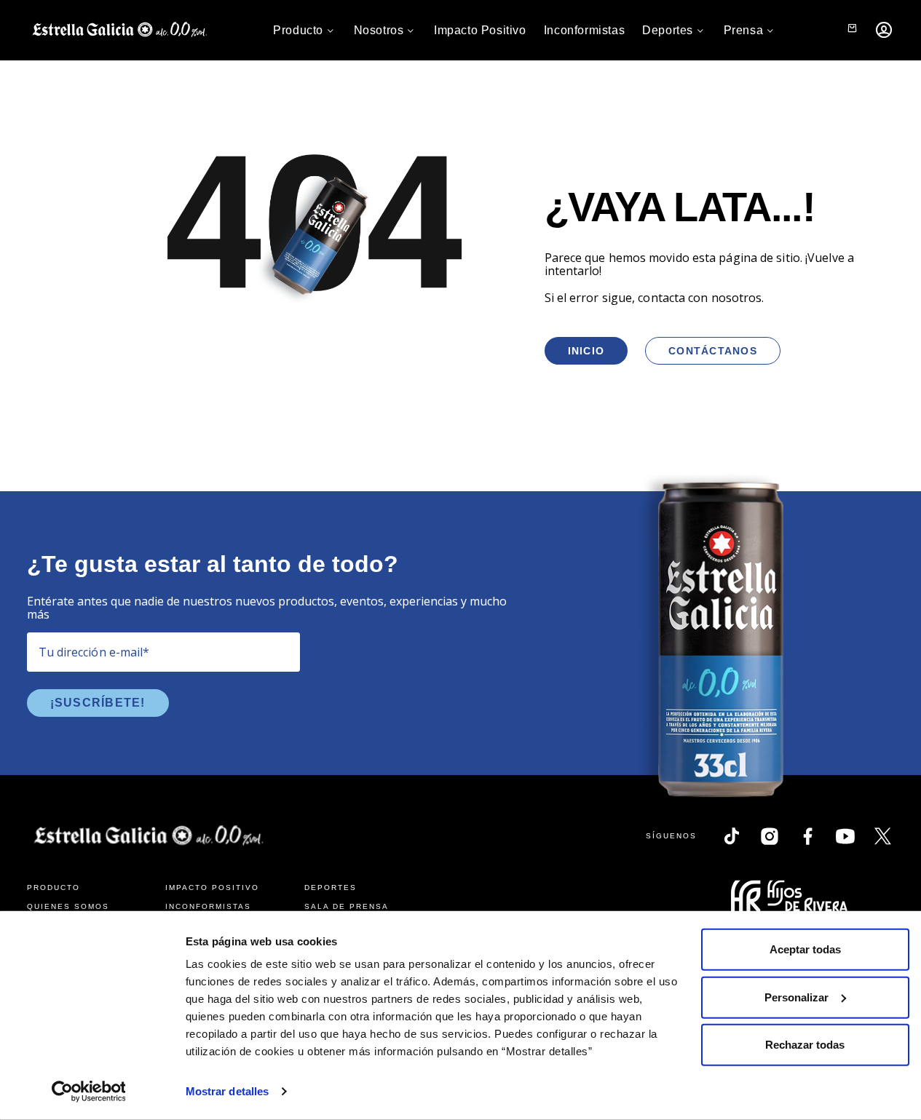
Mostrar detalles (227, 1091)
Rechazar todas (805, 1044)
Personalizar (796, 996)
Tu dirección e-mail (94, 652)
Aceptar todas (805, 949)
